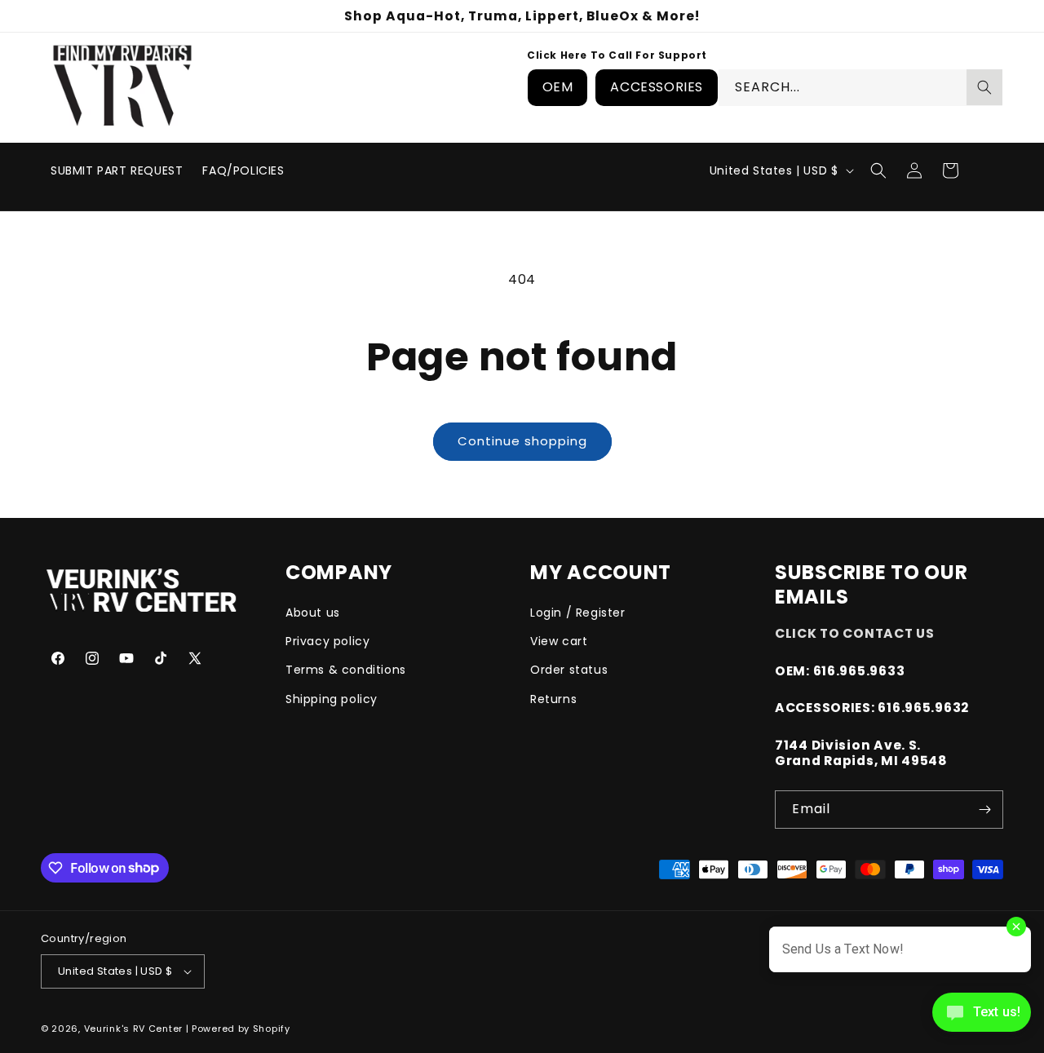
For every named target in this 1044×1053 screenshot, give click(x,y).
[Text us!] (981, 1018)
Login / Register (578, 612)
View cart (558, 641)
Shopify (271, 1028)
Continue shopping (522, 440)
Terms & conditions (345, 669)
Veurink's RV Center (133, 1028)
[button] (878, 170)
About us (312, 612)
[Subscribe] (984, 809)
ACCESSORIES (656, 86)
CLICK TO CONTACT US (855, 633)
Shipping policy (331, 699)
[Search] (984, 87)
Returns (553, 699)
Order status (569, 669)
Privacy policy (327, 641)
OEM (557, 86)
